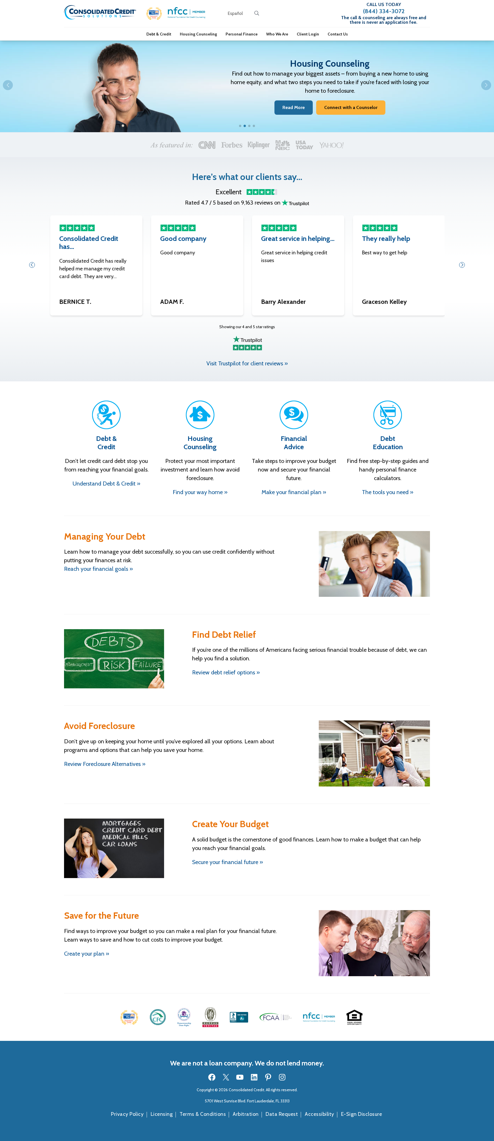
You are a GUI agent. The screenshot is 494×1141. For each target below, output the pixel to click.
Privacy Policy (127, 1114)
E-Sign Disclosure (361, 1114)
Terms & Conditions (203, 1114)
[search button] (256, 13)
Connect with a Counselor (350, 107)
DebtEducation (388, 442)
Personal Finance (242, 34)
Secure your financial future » (227, 862)
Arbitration (246, 1114)
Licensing (162, 1114)
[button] (154, 13)
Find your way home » (200, 492)
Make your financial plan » (294, 492)
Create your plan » (86, 953)
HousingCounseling (200, 442)
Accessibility (319, 1114)
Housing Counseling (198, 34)
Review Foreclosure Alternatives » (105, 763)
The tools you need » (387, 492)
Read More (293, 107)
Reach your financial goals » (98, 568)
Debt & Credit (158, 34)
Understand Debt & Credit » (106, 483)
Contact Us (338, 34)
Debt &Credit (106, 442)
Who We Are (277, 34)
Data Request (282, 1114)
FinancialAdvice (294, 442)
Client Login (308, 34)
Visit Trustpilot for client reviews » (247, 363)
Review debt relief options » (226, 672)
